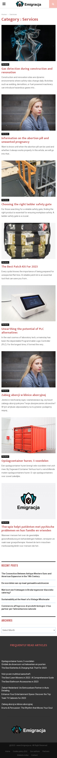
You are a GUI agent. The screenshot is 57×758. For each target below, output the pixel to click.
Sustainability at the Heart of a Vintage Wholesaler (25, 599)
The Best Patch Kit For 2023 (19, 266)
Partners (46, 751)
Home (7, 751)
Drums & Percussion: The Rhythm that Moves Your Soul (26, 708)
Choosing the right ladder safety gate (26, 204)
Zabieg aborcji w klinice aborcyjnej (23, 395)
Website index (22, 755)
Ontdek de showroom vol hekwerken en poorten (23, 664)
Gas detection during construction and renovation (26, 70)
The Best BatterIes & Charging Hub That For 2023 (24, 668)
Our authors (35, 751)
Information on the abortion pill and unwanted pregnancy (25, 140)
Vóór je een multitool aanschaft (15, 674)
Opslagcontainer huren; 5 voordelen (24, 460)
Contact (34, 755)
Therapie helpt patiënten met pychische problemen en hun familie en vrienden (27, 528)
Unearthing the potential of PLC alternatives (22, 330)
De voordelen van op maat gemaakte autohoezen (25, 583)
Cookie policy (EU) (20, 751)
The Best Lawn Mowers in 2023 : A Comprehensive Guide (27, 677)
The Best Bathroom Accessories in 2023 (19, 681)
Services (5, 64)
